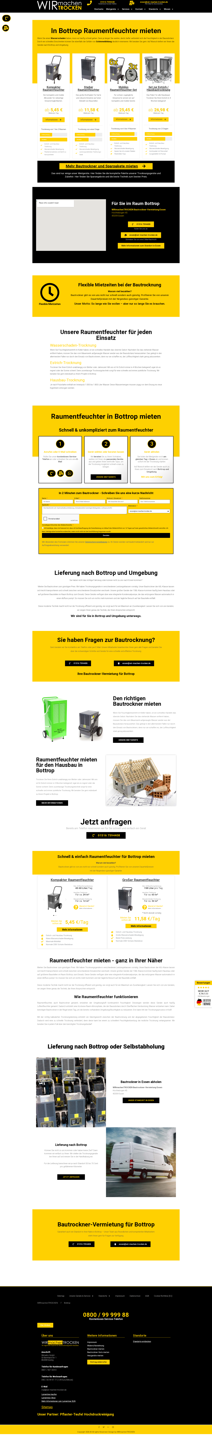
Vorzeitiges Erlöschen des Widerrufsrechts (57, 525)
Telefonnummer (144, 498)
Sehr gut (203, 991)
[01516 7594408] (89, 2)
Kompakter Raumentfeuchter (53, 88)
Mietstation (132, 506)
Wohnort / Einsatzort (114, 498)
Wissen (167, 9)
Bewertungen (203, 983)
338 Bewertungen (204, 996)
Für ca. (82, 894)
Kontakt (139, 9)
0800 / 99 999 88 (106, 1314)
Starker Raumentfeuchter (88, 88)
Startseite (98, 9)
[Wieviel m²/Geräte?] (75, 907)
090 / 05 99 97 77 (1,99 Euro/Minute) (57, 1380)
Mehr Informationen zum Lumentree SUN (58, 1401)
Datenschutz (135, 1296)
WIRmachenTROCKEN (47, 1303)
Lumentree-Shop (48, 1398)
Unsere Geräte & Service (79, 1296)
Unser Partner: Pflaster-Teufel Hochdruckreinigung (75, 1414)
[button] (43, 899)
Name (44, 498)
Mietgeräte (111, 9)
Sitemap (60, 1296)
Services (125, 9)
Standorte (153, 9)
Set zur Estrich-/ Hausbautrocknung (158, 88)
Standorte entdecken (142, 1341)
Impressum (120, 1296)
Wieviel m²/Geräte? (86, 906)
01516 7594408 (107, 2)
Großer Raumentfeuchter (141, 880)
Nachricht (45, 505)
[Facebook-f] (99, 1427)
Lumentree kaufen (49, 1394)
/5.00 (203, 993)
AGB (147, 1296)
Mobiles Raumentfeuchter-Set (123, 88)
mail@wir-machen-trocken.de (53, 1390)
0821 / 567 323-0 (48, 1370)
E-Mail (76, 498)
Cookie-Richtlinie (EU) (163, 1296)
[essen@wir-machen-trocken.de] (131, 2)
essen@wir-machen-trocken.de (154, 2)
